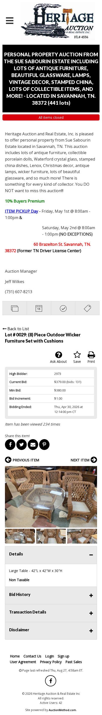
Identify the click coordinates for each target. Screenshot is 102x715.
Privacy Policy (51, 661)
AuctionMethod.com (62, 710)
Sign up (63, 656)
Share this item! (17, 435)
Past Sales (73, 661)
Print (91, 361)
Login (49, 656)
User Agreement (23, 661)
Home (15, 656)
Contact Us (32, 656)
